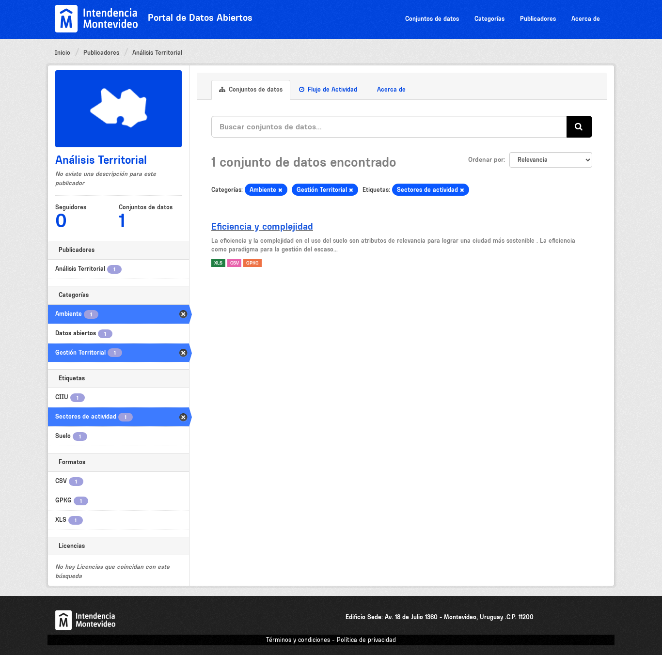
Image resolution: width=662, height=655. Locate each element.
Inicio (62, 52)
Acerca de (585, 18)
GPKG (252, 262)
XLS (218, 262)
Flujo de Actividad (331, 89)
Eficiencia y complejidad (262, 226)
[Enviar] (579, 127)
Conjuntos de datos (432, 18)
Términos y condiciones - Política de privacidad (331, 639)
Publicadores (538, 18)
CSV (234, 262)
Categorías (489, 18)
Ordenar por (486, 159)
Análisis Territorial (157, 52)
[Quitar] (280, 190)
